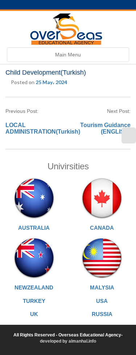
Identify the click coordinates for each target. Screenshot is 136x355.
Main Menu (68, 56)
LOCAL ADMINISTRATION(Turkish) (42, 128)
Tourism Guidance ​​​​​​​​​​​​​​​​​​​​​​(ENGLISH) (105, 128)
